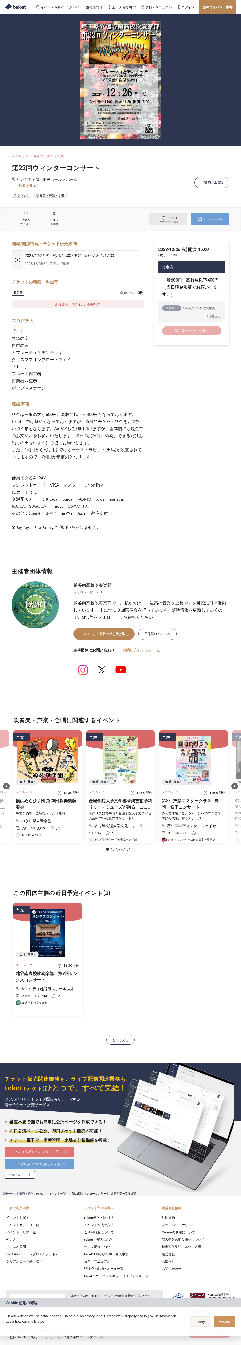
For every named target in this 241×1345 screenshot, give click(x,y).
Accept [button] (224, 1321)
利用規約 (168, 1218)
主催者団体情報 (211, 183)
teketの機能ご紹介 (98, 1239)
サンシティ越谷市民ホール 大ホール (76, 1337)
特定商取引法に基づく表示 (181, 1247)
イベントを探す (17, 1218)
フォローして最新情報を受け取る (104, 634)
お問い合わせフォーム (141, 650)
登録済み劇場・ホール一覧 (104, 1269)
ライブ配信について (99, 1247)
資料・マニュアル (97, 1261)
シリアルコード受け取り (24, 1261)
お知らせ (168, 1261)
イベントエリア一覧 (21, 1232)
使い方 (11, 1239)
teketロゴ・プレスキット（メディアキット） (118, 1276)
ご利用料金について (99, 1232)
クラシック (20, 156)
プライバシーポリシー (178, 1225)
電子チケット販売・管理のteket (22, 1193)
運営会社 (168, 1254)
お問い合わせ (171, 1269)
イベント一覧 (57, 1193)
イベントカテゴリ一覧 (22, 1225)
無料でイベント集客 (218, 7)
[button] (107, 849)
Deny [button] (200, 1322)
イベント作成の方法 (99, 1225)
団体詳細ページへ (157, 634)
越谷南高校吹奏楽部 (92, 585)
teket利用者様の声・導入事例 (106, 1254)
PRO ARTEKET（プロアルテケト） (32, 1254)
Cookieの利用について (178, 1232)
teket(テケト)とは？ (99, 1218)
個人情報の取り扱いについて (183, 1239)
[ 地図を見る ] (27, 186)
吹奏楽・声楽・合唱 (49, 156)
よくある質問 (16, 1247)
